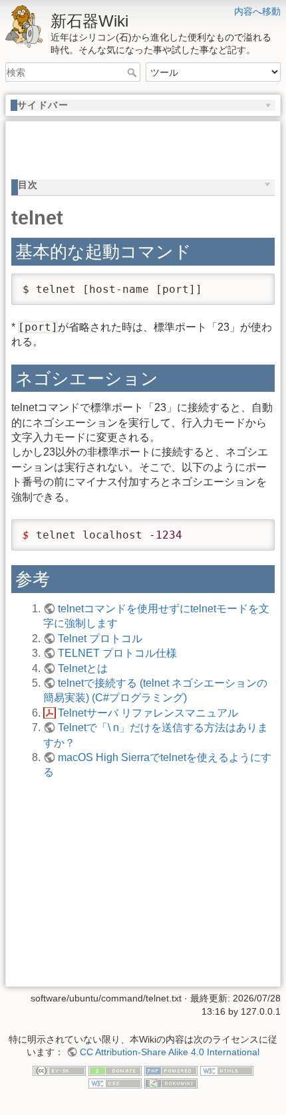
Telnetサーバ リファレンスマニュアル (148, 713)
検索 (133, 72)
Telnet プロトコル (100, 638)
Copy (252, 285)
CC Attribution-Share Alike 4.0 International (169, 1052)
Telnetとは (83, 668)
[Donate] (115, 1070)
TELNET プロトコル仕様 (117, 653)
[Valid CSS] (115, 1082)
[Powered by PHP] (171, 1070)
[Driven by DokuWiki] (171, 1082)
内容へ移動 (257, 11)
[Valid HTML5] (226, 1070)
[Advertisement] (148, 143)
